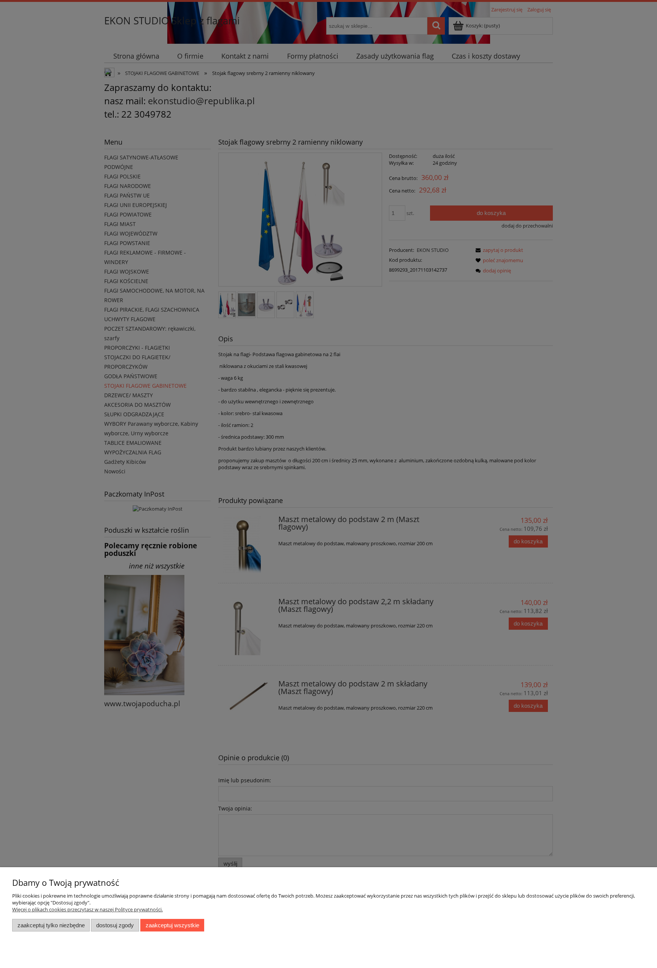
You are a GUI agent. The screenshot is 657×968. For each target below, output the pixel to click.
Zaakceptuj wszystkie (172, 925)
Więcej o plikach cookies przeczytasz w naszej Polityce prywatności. (87, 909)
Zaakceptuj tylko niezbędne (51, 925)
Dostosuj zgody (115, 925)
